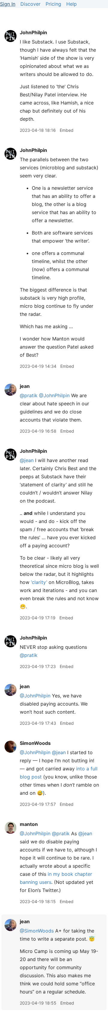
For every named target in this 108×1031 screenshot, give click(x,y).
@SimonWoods (37, 931)
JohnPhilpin (33, 32)
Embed (67, 130)
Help (71, 4)
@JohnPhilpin (54, 395)
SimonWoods (35, 743)
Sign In (7, 4)
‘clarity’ (39, 582)
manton (29, 824)
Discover (30, 4)
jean (25, 386)
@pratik (29, 395)
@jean (27, 460)
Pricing (53, 4)
